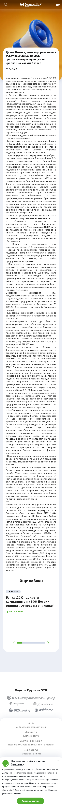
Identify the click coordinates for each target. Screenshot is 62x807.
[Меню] (58, 4)
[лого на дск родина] (19, 704)
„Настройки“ (8, 790)
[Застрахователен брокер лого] (31, 698)
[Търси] (6, 4)
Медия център (31, 749)
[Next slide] (48, 643)
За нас (31, 723)
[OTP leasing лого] (19, 710)
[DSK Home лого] (44, 710)
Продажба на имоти (31, 753)
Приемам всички (30, 800)
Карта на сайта (31, 735)
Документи (31, 732)
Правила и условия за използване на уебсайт (31, 744)
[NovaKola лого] (42, 704)
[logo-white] (31, 4)
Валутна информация (31, 740)
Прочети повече (14, 611)
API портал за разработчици (31, 727)
